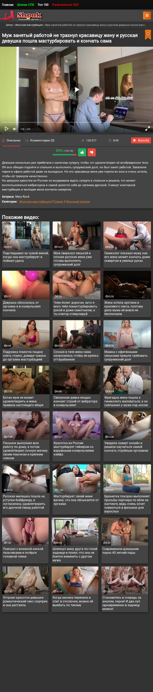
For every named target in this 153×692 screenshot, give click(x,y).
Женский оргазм (78, 201)
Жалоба (143, 140)
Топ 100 (43, 5)
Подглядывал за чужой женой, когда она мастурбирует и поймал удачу (26, 257)
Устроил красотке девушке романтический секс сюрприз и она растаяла (25, 601)
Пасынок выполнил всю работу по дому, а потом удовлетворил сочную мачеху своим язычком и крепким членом (25, 450)
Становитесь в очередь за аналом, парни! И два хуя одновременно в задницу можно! (121, 603)
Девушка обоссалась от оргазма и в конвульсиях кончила (22, 306)
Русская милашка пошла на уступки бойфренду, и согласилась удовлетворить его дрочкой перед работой (24, 501)
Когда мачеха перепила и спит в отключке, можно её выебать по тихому (73, 601)
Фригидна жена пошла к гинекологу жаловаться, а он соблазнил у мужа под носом (126, 401)
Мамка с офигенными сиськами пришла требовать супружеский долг (126, 355)
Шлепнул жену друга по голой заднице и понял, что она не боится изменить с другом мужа (75, 554)
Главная (7, 5)
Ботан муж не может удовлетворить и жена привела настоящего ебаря (23, 401)
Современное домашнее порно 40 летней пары (120, 551)
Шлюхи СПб (25, 5)
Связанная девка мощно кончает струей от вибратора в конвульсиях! (75, 401)
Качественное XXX (65, 5)
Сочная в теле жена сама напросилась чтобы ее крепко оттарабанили (76, 355)
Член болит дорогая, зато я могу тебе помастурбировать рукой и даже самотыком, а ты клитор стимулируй (75, 308)
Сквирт (58, 201)
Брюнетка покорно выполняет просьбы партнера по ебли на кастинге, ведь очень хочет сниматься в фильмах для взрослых (127, 503)
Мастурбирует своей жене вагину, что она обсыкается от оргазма (76, 500)
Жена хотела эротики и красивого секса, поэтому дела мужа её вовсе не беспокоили (123, 308)
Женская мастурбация (35, 201)
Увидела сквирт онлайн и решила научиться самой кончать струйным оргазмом (126, 446)
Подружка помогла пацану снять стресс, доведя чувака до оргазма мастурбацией (24, 355)
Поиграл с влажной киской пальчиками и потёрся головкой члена (23, 552)
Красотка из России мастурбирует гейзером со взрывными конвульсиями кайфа (74, 448)
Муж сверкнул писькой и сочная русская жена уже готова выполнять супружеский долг (73, 258)
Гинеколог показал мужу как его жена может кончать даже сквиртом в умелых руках (127, 257)
